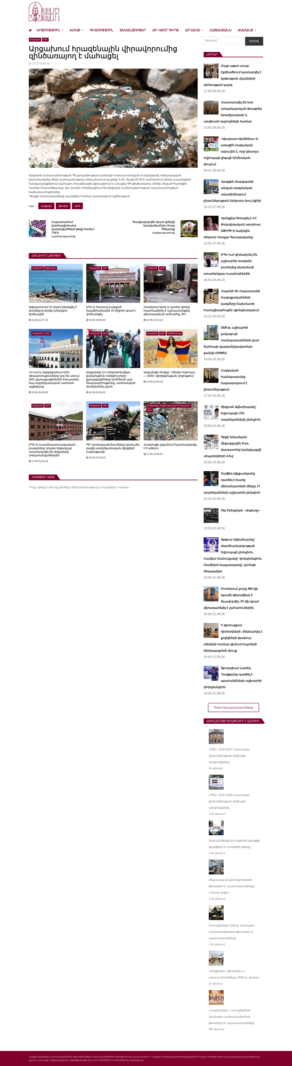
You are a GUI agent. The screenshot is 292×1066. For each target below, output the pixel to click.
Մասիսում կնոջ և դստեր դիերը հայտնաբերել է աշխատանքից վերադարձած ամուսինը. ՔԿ (167, 310)
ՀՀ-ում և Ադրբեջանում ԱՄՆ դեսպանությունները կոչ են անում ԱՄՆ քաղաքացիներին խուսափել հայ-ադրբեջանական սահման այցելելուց (54, 379)
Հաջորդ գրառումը (163, 233)
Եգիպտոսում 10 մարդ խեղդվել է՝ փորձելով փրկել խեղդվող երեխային (53, 310)
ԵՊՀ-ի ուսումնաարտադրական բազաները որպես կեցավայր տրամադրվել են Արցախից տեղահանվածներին (52, 450)
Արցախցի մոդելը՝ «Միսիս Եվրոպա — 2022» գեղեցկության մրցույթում (169, 374)
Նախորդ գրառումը (63, 236)
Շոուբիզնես (175, 333)
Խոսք (75, 30)
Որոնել (254, 41)
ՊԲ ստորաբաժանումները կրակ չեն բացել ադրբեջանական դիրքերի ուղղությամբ (112, 448)
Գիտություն (101, 30)
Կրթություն (48, 30)
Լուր (45, 39)
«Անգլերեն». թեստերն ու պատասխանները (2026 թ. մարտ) (234, 974)
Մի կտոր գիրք (165, 30)
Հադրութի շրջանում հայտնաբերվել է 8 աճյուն (170, 446)
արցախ (46, 205)
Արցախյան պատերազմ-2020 (162, 406)
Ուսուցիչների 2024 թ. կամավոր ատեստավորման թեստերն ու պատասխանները (232, 932)
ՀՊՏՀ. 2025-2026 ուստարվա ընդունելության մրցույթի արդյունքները (229, 801)
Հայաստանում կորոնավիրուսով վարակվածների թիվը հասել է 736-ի (72, 227)
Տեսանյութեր (133, 30)
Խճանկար (50, 268)
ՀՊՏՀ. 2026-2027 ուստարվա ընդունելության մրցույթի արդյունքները (229, 756)
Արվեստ (192, 30)
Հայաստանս (220, 30)
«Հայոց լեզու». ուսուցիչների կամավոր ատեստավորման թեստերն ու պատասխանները (231, 1017)
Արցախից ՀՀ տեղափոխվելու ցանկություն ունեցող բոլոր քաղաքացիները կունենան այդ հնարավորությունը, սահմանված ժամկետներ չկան (110, 379)
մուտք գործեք (59, 487)
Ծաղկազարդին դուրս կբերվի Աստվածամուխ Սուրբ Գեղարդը (153, 225)
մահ (77, 205)
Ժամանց (245, 30)
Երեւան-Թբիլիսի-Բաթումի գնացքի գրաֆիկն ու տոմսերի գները (234, 843)
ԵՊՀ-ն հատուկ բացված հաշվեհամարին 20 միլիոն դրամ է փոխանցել (111, 310)
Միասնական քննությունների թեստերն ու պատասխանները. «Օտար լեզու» (232, 886)
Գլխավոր (35, 39)
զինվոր (63, 205)
